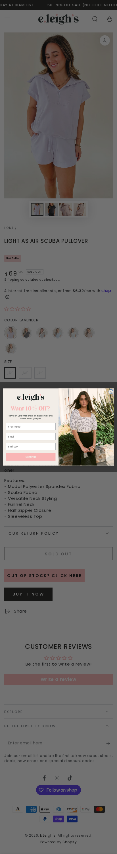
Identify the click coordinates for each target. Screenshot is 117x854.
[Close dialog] (111, 391)
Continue (30, 457)
